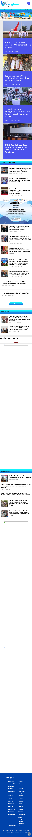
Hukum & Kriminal (11, 787)
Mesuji (20, 798)
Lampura (11, 803)
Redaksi (12, 832)
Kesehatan (21, 791)
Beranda (6, 10)
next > (16, 303)
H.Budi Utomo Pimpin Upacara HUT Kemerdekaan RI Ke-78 (18, 44)
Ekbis (26, 10)
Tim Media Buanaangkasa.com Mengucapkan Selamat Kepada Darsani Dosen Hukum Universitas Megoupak (19, 318)
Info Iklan (26, 832)
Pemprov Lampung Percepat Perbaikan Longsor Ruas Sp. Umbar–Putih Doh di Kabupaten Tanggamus (18, 503)
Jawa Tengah (20, 818)
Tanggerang (12, 825)
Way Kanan (11, 814)
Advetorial (20, 10)
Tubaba (10, 795)
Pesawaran (11, 809)
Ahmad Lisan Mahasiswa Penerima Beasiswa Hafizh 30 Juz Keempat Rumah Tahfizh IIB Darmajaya (19, 328)
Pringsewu (11, 812)
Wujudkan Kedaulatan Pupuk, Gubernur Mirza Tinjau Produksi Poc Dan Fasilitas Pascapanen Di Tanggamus (19, 513)
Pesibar (20, 809)
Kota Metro (11, 801)
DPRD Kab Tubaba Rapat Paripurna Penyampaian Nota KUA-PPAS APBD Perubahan (16, 148)
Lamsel (20, 803)
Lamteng (11, 806)
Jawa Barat (21, 814)
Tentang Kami (18, 834)
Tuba (10, 798)
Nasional (21, 788)
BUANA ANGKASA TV (21, 823)
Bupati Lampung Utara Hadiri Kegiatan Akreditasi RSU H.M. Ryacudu (17, 78)
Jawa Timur (11, 819)
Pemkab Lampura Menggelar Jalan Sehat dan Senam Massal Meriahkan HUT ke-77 (17, 112)
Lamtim (20, 806)
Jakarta (20, 812)
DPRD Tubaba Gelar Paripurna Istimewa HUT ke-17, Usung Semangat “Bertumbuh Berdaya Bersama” (16, 486)
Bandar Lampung (21, 794)
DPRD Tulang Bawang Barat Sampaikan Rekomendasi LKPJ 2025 (20, 476)
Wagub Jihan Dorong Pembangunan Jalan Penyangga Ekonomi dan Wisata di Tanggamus (15, 494)
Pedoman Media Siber (19, 832)
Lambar (20, 801)
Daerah (13, 10)
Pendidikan (11, 791)
